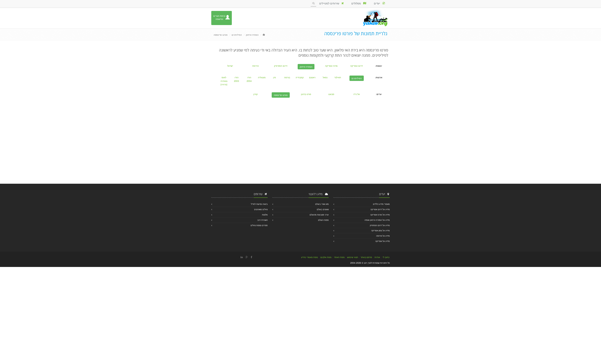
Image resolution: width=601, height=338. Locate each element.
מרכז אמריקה (331, 65)
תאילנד (337, 77)
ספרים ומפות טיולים (259, 225)
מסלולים (357, 3)
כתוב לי (386, 257)
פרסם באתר (366, 257)
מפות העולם (323, 219)
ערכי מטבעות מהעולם (319, 214)
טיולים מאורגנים (261, 209)
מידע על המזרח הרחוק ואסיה (377, 219)
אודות (377, 257)
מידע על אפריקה (382, 241)
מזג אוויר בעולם (322, 203)
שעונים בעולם (323, 209)
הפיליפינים (237, 34)
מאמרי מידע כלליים (381, 203)
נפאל (325, 77)
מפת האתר (339, 257)
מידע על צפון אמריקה (380, 230)
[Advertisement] (300, 152)
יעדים (378, 3)
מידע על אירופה (383, 235)
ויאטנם (312, 77)
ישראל (230, 65)
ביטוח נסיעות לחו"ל (259, 203)
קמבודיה (300, 77)
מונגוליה (262, 77)
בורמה (287, 77)
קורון (255, 94)
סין (274, 77)
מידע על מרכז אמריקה (380, 214)
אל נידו (356, 94)
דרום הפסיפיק (280, 65)
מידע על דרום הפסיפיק (380, 225)
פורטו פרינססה (221, 34)
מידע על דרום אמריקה (380, 209)
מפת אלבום (325, 257)
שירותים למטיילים (330, 3)
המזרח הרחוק (252, 34)
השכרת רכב (262, 219)
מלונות (265, 214)
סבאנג (331, 94)
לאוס (224, 77)
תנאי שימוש (352, 257)
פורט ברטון (306, 94)
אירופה (255, 65)
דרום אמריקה (356, 65)
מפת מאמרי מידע (309, 257)
